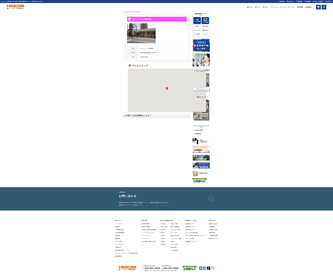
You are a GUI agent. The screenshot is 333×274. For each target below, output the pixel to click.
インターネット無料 (176, 238)
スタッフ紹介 (118, 241)
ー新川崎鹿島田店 (120, 232)
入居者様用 (212, 226)
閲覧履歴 (300, 1)
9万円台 (163, 241)
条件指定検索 (145, 223)
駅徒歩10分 (205, 30)
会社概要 (117, 235)
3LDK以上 (163, 229)
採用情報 (300, 7)
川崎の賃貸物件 (146, 226)
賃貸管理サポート (190, 229)
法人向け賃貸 (198, 130)
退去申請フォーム (214, 238)
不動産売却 (198, 133)
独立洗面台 (174, 247)
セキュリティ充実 (175, 229)
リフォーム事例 (189, 238)
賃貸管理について (190, 226)
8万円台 (163, 238)
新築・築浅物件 (175, 226)
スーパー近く (174, 232)
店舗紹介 (117, 226)
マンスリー (205, 34)
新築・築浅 (205, 26)
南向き (172, 241)
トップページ (118, 223)
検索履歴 (308, 1)
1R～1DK (163, 223)
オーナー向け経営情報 (191, 232)
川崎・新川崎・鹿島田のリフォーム (195, 235)
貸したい (258, 7)
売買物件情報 (203, 173)
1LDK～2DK (164, 226)
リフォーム (274, 7)
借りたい (250, 7)
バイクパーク (145, 238)
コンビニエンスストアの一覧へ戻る (131, 11)
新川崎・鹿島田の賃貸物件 (149, 229)
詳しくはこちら (201, 89)
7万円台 (163, 235)
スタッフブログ (119, 244)
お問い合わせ (197, 116)
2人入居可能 (174, 250)
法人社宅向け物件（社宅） (149, 241)
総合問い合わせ (213, 223)
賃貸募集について (190, 223)
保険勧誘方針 (118, 256)
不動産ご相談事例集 (203, 141)
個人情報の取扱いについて (122, 250)
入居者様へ (309, 7)
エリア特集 (197, 20)
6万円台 (163, 232)
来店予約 (329, 1)
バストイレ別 (174, 244)
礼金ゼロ (197, 26)
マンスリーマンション (287, 7)
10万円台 (163, 244)
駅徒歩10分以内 (175, 235)
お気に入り (291, 1)
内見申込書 (212, 232)
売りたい (266, 7)
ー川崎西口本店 (119, 229)
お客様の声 (118, 247)
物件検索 (282, 1)
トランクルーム (146, 235)
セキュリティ (197, 30)
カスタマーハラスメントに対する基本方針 (126, 253)
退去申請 (205, 116)
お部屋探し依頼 (213, 229)
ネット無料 (197, 34)
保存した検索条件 (318, 1)
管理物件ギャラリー (190, 241)
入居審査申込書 (213, 235)
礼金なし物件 (174, 223)
